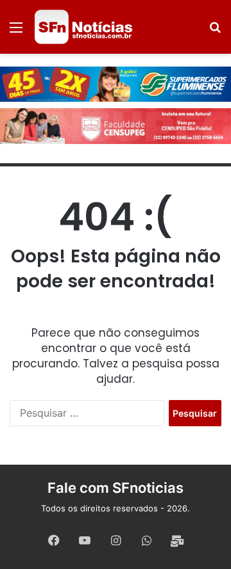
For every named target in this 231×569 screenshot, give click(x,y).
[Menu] (16, 31)
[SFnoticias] (83, 27)
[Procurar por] (215, 31)
